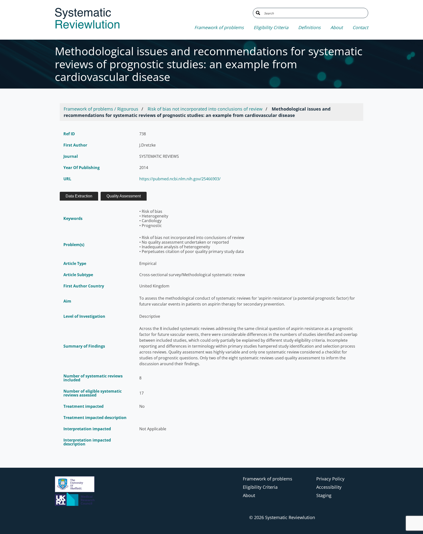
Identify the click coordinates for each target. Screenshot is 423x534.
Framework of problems (219, 27)
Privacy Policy (330, 479)
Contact (360, 27)
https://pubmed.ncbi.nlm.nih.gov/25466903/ (180, 179)
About (336, 27)
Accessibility (328, 487)
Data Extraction (79, 196)
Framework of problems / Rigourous (101, 109)
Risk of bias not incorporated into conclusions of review (205, 109)
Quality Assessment (123, 196)
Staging (323, 495)
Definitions (309, 27)
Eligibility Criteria (271, 27)
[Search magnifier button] (258, 13)
